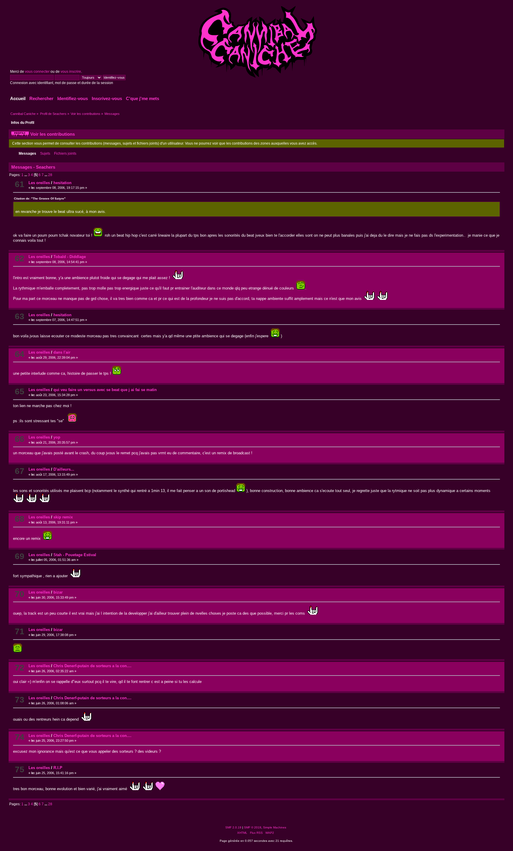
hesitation (62, 183)
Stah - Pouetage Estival (74, 555)
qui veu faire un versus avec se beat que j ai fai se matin (105, 389)
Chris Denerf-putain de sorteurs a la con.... (92, 666)
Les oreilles (39, 183)
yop (56, 437)
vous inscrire (71, 71)
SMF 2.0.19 (233, 827)
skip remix (63, 517)
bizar (58, 592)
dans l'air (61, 352)
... (26, 175)
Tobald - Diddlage (69, 256)
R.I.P (57, 767)
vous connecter (37, 71)
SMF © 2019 (252, 827)
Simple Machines (274, 827)
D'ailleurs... (63, 469)
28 (50, 175)
